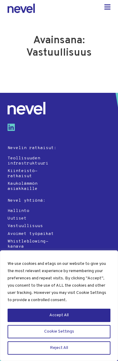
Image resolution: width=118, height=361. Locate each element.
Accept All (59, 315)
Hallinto (18, 210)
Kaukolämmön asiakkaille (23, 186)
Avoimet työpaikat (31, 233)
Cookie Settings (59, 331)
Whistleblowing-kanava (28, 244)
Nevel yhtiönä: (27, 200)
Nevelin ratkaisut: (32, 148)
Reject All (59, 347)
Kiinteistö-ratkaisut (23, 173)
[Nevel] (26, 108)
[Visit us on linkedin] (14, 130)
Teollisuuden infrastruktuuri (28, 161)
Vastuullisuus (25, 226)
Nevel (21, 8)
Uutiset (17, 218)
